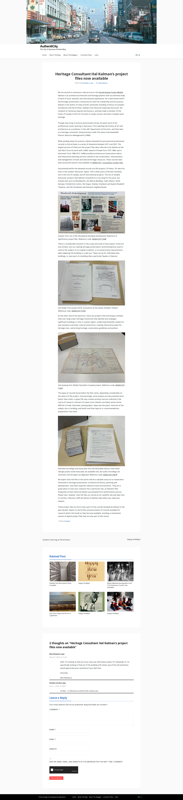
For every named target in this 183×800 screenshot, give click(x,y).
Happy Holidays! (133, 539)
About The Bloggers (70, 55)
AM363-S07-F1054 (78, 311)
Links (96, 55)
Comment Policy (86, 55)
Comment (54, 709)
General (67, 521)
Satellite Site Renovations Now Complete (60, 584)
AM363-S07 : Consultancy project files (107, 163)
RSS (137, 55)
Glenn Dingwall (103, 83)
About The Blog (55, 55)
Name (52, 729)
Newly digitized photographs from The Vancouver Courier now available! (119, 585)
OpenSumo (62, 797)
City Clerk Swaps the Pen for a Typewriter (60, 614)
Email (52, 739)
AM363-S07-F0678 (110, 475)
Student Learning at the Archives (56, 540)
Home (44, 55)
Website (53, 749)
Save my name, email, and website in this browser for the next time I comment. (86, 762)
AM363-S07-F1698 (99, 239)
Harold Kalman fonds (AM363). (111, 92)
